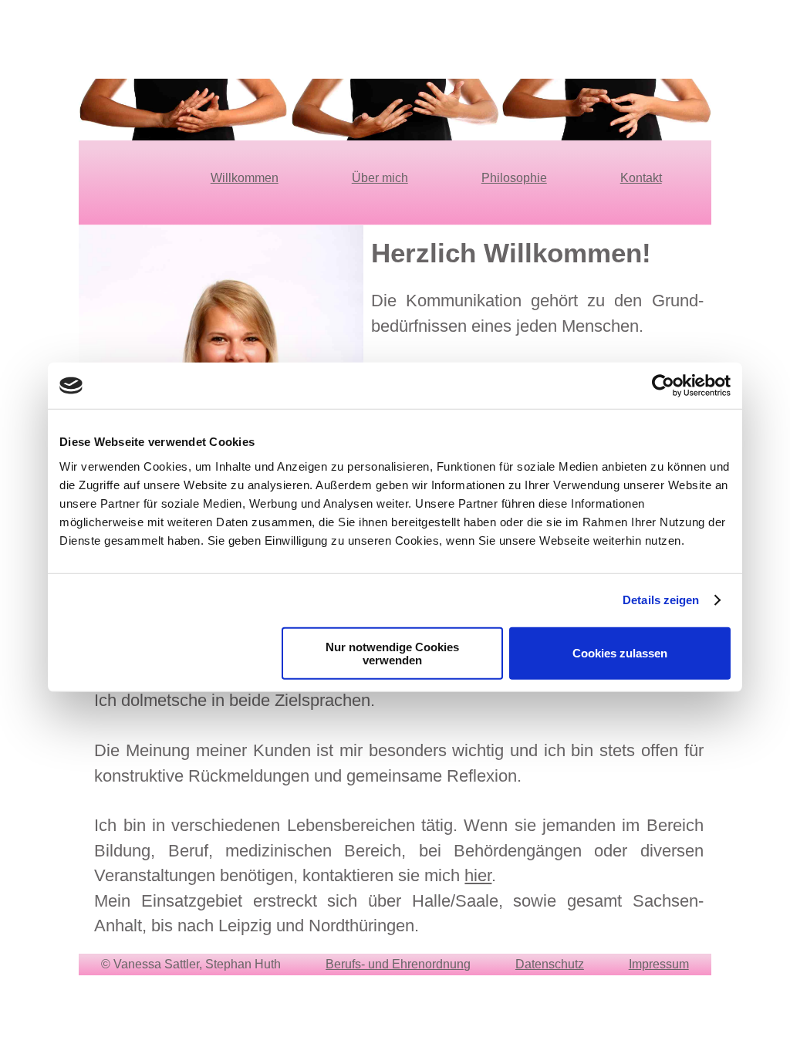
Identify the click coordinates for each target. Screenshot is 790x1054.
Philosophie (514, 177)
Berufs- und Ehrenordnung (398, 964)
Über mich (380, 177)
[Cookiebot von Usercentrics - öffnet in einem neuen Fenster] (663, 385)
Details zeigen (661, 599)
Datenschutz (549, 964)
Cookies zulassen (619, 653)
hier (477, 875)
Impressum (659, 964)
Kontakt (641, 177)
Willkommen (245, 177)
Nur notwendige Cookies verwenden (392, 653)
